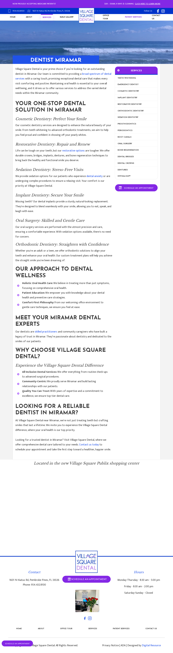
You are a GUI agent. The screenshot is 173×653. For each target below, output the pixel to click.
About (29, 17)
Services (47, 17)
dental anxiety (94, 176)
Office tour (106, 17)
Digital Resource (151, 645)
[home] (86, 15)
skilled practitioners (46, 331)
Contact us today (89, 444)
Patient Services (121, 629)
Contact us (156, 17)
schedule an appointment (139, 188)
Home (13, 17)
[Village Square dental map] (86, 513)
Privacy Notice (110, 645)
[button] (47, 17)
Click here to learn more (147, 4)
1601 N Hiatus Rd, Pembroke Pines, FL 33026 (34, 580)
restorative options (73, 150)
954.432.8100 (38, 585)
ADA (123, 645)
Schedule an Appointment (17, 644)
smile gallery (66, 17)
